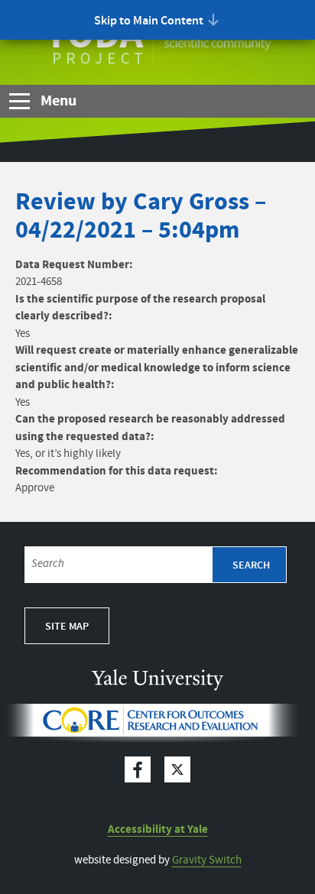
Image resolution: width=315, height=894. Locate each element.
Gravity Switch (207, 860)
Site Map (67, 626)
